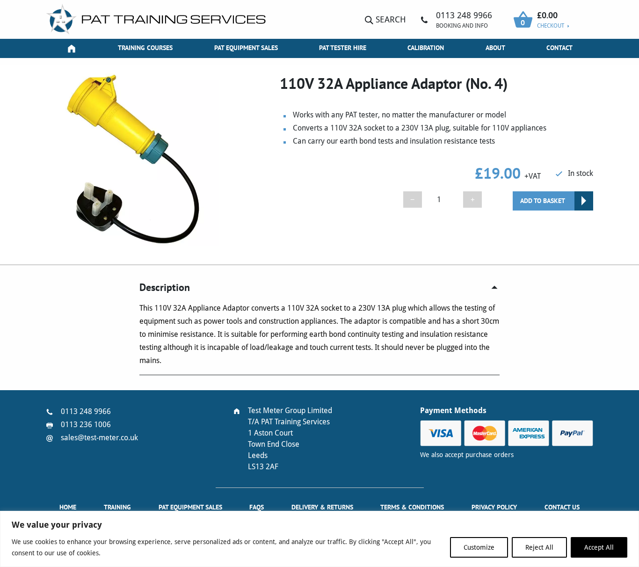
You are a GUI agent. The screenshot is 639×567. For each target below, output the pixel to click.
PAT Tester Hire (342, 48)
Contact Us (562, 507)
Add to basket (542, 200)
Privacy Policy (494, 507)
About (495, 48)
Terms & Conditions (412, 507)
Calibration (425, 48)
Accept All (599, 547)
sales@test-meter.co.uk (99, 437)
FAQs (256, 507)
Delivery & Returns (322, 507)
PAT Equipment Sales (246, 48)
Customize (479, 547)
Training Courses (145, 48)
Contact (559, 48)
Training (117, 507)
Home (67, 507)
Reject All (539, 547)
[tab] (319, 287)
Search (389, 19)
